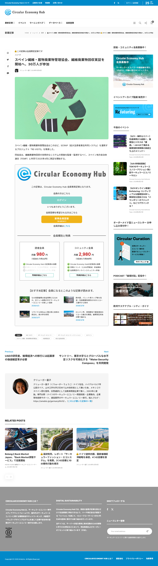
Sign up (147, 531)
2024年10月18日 (36, 70)
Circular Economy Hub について (17, 3)
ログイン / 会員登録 (132, 3)
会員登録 (70, 23)
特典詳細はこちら (39, 275)
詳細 (83, 530)
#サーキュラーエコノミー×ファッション (69, 335)
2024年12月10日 (93, 464)
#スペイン (89, 335)
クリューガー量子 (25, 70)
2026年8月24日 (138, 157)
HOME (27, 33)
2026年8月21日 (138, 181)
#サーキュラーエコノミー (45, 335)
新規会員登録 (62, 219)
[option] (21, 448)
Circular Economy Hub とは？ (99, 558)
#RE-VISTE (29, 335)
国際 (42, 33)
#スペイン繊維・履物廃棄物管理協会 (27, 338)
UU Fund (63, 516)
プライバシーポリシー (134, 558)
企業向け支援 (37, 3)
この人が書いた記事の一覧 (80, 401)
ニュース (35, 33)
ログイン (61, 200)
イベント (22, 23)
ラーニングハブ (36, 23)
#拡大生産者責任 (60, 338)
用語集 (47, 3)
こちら (67, 226)
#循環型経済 (46, 338)
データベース (55, 23)
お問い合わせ (57, 3)
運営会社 (119, 558)
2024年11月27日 (12, 467)
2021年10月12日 (57, 468)
